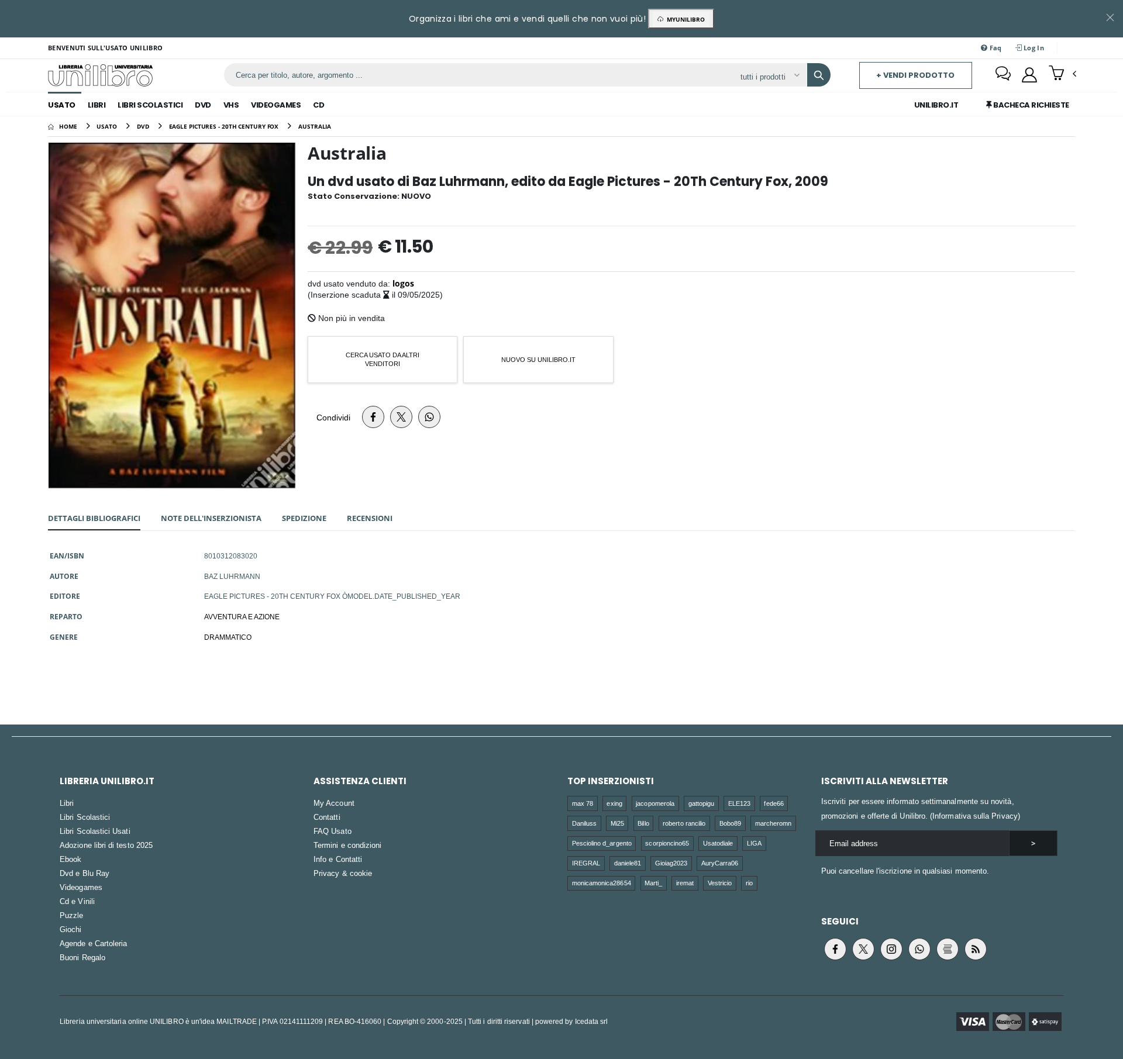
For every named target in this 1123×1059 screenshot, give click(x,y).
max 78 (582, 803)
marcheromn (773, 823)
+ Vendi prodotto (915, 75)
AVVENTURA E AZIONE (242, 616)
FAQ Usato (333, 831)
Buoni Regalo (82, 957)
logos (403, 283)
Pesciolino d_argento (602, 843)
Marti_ (653, 882)
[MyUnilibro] (1029, 75)
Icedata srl (591, 1021)
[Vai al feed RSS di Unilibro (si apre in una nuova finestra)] (975, 949)
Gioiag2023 (671, 862)
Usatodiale (718, 843)
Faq (995, 47)
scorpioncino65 (667, 843)
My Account (334, 803)
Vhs (231, 105)
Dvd (203, 105)
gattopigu (701, 803)
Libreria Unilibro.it (107, 781)
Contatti (327, 817)
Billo (643, 823)
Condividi (333, 417)
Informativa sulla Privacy (975, 815)
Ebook (70, 859)
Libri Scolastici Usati (95, 831)
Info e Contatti (338, 859)
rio (749, 882)
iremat (685, 882)
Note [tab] (211, 518)
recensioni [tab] (369, 518)
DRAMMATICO (228, 636)
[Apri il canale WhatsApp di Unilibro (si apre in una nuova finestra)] (919, 949)
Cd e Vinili (77, 901)
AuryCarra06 (720, 862)
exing (614, 803)
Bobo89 (730, 823)
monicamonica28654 (601, 882)
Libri (97, 105)
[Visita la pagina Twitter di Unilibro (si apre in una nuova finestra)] (863, 949)
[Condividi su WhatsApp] (429, 417)
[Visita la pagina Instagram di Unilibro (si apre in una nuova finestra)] (891, 949)
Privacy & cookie (343, 873)
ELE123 (739, 803)
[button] (1062, 74)
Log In (1033, 47)
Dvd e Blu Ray (84, 873)
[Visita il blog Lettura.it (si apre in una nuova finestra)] (947, 949)
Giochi (70, 929)
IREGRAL (586, 862)
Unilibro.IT (936, 105)
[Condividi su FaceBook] (373, 417)
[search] (819, 75)
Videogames (276, 105)
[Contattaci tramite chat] (1003, 75)
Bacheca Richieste (1030, 105)
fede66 (773, 803)
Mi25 (617, 823)
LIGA (754, 843)
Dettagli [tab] (94, 518)
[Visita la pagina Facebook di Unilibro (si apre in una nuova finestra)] (835, 949)
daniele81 (628, 862)
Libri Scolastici (150, 105)
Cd (318, 105)
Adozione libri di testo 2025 (106, 845)
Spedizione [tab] (304, 518)
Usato (61, 105)
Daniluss (584, 823)
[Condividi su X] (401, 417)
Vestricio (720, 882)
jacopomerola (655, 803)
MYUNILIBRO (684, 19)
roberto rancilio (684, 823)
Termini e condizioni (347, 845)
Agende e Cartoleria (93, 943)
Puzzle (71, 915)
